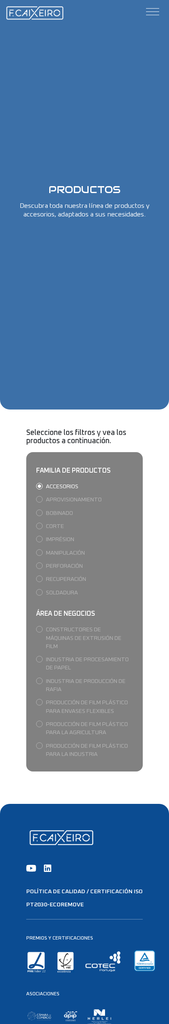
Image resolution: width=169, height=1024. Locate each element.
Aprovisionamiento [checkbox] (74, 500)
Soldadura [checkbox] (62, 593)
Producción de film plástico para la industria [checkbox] (87, 750)
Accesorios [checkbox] (62, 486)
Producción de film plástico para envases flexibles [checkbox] (87, 707)
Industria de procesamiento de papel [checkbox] (87, 664)
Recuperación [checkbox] (66, 579)
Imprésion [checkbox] (60, 539)
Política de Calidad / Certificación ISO (84, 891)
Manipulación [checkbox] (65, 553)
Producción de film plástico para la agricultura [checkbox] (87, 728)
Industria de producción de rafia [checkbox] (86, 685)
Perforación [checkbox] (64, 566)
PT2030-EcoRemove (55, 905)
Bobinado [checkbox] (59, 513)
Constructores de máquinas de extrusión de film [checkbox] (83, 638)
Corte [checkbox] (55, 526)
